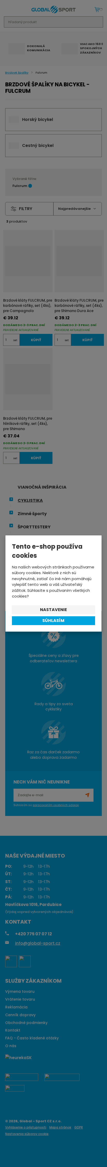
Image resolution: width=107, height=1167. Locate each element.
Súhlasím (53, 621)
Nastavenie (53, 610)
